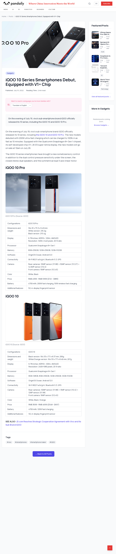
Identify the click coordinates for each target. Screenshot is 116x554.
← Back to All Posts (43, 454)
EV (19, 9)
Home (4, 16)
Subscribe (106, 4)
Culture (52, 9)
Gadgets (10, 73)
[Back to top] (109, 547)
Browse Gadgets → (101, 125)
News (6, 9)
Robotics (28, 9)
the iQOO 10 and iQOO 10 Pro (50, 134)
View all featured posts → (101, 96)
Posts (11, 16)
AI (13, 9)
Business (40, 9)
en (96, 4)
